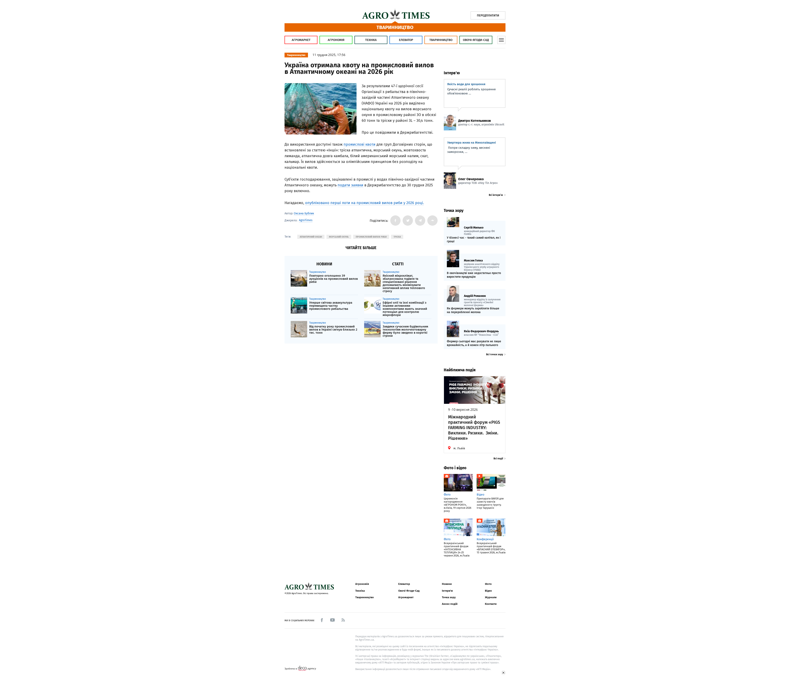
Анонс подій (450, 603)
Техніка (371, 40)
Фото (488, 583)
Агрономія (336, 40)
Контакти (491, 603)
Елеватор (406, 40)
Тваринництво (440, 40)
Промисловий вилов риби (371, 237)
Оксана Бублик (304, 213)
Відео (488, 590)
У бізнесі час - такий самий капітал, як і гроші (474, 239)
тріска (397, 237)
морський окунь (339, 237)
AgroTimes (306, 220)
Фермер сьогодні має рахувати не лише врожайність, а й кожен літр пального (474, 343)
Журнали (491, 597)
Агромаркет (301, 40)
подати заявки (350, 185)
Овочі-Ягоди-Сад (476, 40)
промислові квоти (359, 144)
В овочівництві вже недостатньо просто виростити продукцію (474, 275)
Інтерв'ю (447, 590)
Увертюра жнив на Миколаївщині (471, 142)
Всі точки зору (494, 354)
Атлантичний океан (311, 237)
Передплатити (488, 15)
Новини (447, 583)
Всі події (498, 458)
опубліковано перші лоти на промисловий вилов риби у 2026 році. (364, 203)
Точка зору (449, 597)
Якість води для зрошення (466, 84)
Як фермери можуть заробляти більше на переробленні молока (473, 310)
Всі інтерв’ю (496, 195)
